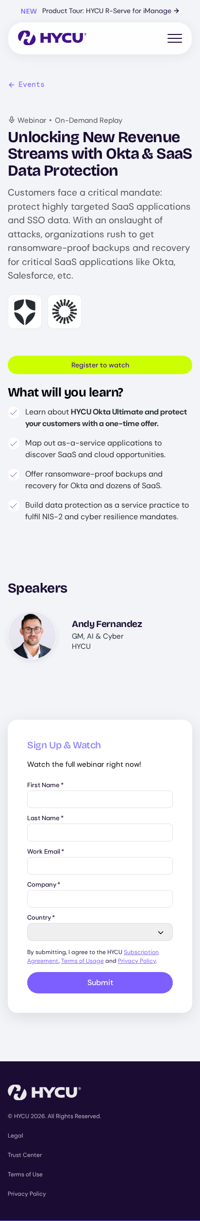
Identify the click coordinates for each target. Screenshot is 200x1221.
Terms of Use (25, 1174)
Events (31, 84)
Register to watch (100, 365)
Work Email (45, 852)
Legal (15, 1135)
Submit (100, 982)
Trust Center (25, 1155)
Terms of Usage (82, 961)
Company (43, 885)
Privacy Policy (137, 961)
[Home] (52, 39)
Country (41, 918)
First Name (45, 785)
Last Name (45, 818)
